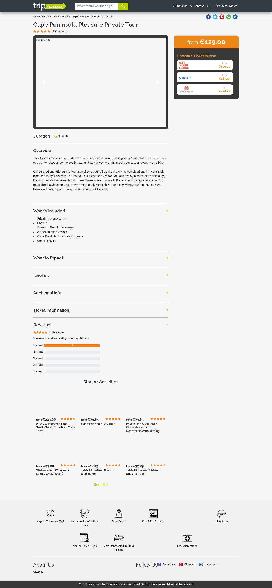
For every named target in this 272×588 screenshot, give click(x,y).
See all (100, 485)
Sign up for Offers (225, 6)
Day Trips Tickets (153, 522)
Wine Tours (222, 522)
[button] (43, 82)
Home (36, 17)
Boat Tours (119, 522)
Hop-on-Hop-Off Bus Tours (84, 524)
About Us (181, 6)
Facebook (169, 565)
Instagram (211, 565)
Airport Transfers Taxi (50, 522)
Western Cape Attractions (56, 17)
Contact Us (200, 6)
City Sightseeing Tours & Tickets (119, 548)
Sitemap (38, 572)
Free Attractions (187, 546)
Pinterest (190, 565)
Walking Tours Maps (85, 546)
